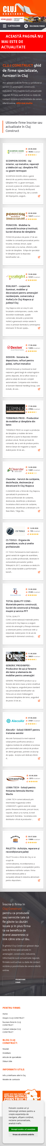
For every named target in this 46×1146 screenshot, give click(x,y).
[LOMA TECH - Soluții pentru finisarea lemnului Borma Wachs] (15, 778)
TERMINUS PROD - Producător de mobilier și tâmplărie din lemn (22, 421)
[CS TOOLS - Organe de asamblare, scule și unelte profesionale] (15, 531)
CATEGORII (14, 26)
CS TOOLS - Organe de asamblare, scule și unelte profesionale (20, 543)
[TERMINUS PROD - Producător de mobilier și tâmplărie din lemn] (15, 409)
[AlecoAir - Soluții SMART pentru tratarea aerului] (15, 721)
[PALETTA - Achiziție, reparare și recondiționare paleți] (15, 839)
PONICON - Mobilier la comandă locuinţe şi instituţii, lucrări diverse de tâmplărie (22, 228)
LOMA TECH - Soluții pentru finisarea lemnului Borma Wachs (21, 791)
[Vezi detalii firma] (39, 196)
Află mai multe (24, 103)
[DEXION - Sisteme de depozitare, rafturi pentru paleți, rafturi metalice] (15, 348)
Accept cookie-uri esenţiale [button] (23, 1129)
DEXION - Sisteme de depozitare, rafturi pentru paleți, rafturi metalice (20, 360)
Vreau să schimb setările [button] (23, 1134)
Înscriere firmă (37, 26)
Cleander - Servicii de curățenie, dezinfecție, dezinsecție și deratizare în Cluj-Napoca (23, 482)
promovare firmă (20, 980)
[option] (23, 19)
